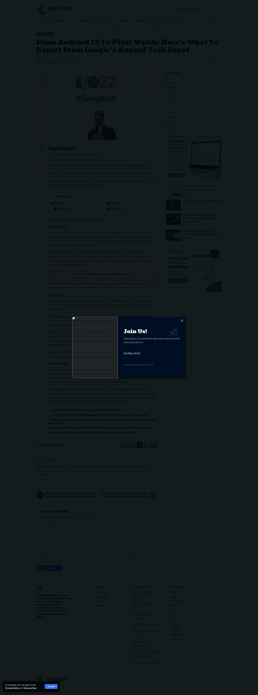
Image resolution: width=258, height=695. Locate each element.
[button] (51, 686)
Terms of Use (30, 688)
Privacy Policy (12, 688)
